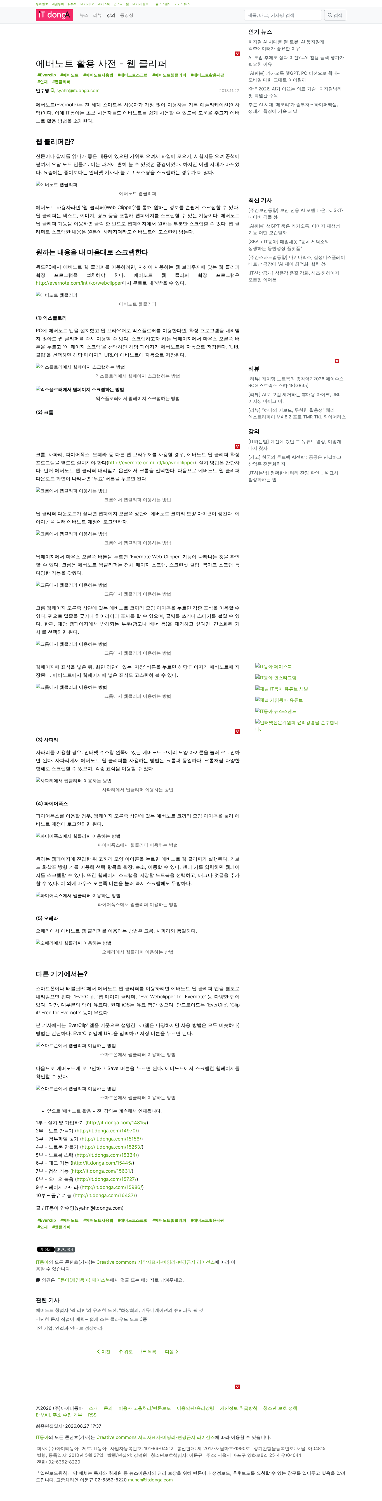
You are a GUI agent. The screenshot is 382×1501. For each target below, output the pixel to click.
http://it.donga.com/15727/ (106, 1179)
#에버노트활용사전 (208, 74)
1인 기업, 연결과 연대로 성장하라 (69, 1328)
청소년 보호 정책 (280, 1408)
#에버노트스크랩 (133, 74)
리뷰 (97, 15)
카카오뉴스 (182, 4)
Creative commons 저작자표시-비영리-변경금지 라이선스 (155, 1262)
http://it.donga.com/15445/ (102, 1163)
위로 (127, 1351)
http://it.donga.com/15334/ (107, 1155)
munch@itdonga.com (150, 1480)
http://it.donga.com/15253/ (112, 1147)
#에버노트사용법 (98, 74)
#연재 (42, 81)
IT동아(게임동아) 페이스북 (83, 1280)
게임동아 (58, 4)
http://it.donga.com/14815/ (117, 1122)
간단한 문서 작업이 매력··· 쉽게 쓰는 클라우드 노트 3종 (91, 1319)
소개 (93, 1408)
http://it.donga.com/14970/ (107, 1131)
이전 (105, 1351)
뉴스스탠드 (163, 4)
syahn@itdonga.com (78, 90)
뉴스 (84, 15)
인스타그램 (121, 4)
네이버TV (87, 4)
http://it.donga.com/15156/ (111, 1139)
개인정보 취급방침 (238, 1408)
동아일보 (42, 4)
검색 (337, 15)
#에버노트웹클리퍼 (169, 74)
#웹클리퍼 (61, 81)
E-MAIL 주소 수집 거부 (59, 1415)
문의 (108, 1408)
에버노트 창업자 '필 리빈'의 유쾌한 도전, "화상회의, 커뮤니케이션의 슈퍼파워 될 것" (120, 1310)
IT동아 (42, 1262)
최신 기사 (260, 200)
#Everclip (46, 74)
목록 (151, 1351)
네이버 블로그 (142, 4)
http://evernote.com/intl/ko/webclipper (79, 283)
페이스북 (104, 4)
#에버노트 (69, 74)
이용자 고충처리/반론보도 (145, 1408)
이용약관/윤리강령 (195, 1408)
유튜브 (72, 4)
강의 (111, 15)
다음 (170, 1351)
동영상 (126, 15)
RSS (92, 1415)
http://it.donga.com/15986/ (112, 1187)
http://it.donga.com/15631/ (102, 1171)
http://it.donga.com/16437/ (105, 1195)
